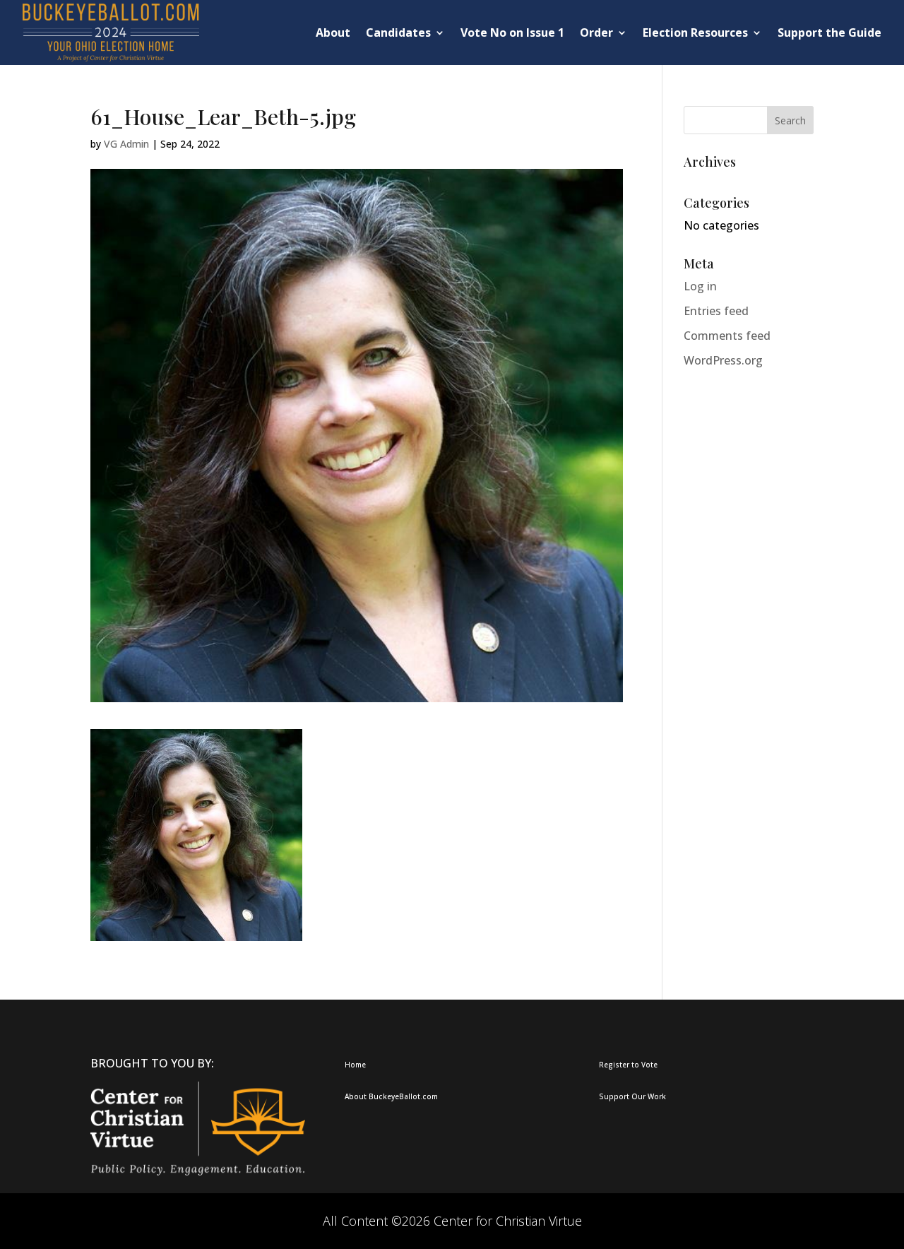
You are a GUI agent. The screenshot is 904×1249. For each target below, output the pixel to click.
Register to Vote (628, 1065)
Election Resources (695, 32)
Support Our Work (632, 1096)
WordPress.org (723, 360)
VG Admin (126, 143)
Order (596, 32)
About (333, 32)
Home (355, 1065)
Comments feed (727, 335)
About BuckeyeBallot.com (391, 1096)
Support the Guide (829, 32)
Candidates (398, 32)
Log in (700, 286)
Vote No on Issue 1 (512, 32)
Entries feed (716, 311)
